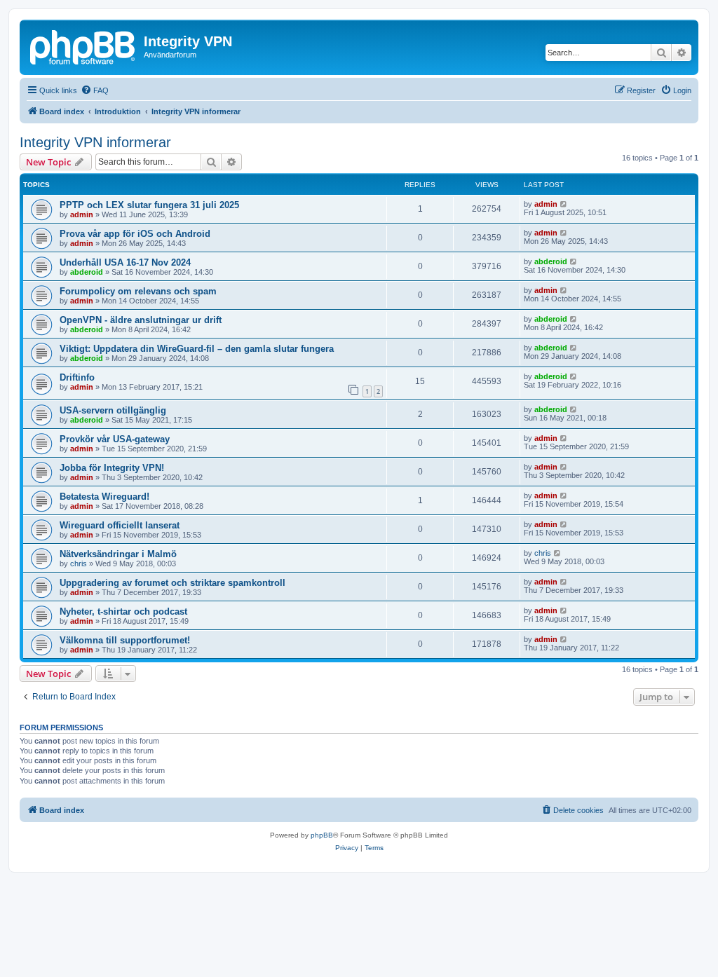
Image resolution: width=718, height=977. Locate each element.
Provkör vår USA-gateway (115, 439)
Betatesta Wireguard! (104, 496)
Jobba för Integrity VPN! (112, 468)
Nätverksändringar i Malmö (118, 554)
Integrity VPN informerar (95, 142)
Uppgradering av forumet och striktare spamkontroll (172, 583)
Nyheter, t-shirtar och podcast (123, 611)
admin (81, 214)
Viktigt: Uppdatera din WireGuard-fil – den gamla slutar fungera (197, 348)
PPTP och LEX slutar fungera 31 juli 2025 (149, 205)
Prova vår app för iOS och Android (135, 233)
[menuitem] (95, 90)
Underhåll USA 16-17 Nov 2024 (125, 262)
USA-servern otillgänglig (113, 410)
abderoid (86, 272)
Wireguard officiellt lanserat (120, 525)
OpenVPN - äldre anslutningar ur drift (141, 320)
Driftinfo (77, 377)
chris (78, 563)
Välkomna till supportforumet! (125, 640)
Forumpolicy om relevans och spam (138, 291)
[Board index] (83, 45)
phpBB (322, 835)
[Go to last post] (564, 204)
